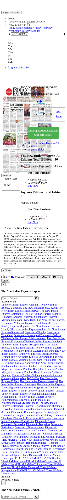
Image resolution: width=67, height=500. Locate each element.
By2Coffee (33, 378)
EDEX (5, 445)
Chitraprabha (19, 378)
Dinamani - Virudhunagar (27, 409)
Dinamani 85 (36, 455)
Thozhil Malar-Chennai (14, 461)
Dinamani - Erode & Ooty (38, 415)
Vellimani (19, 323)
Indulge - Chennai (48, 442)
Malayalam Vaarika (20, 445)
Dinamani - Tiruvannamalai (29, 427)
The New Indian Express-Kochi (40, 307)
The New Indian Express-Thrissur (45, 390)
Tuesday (26, 30)
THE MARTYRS (11, 439)
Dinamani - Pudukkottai (21, 421)
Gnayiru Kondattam (36, 323)
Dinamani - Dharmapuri (27, 335)
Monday (35, 30)
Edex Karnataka (10, 452)
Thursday (47, 27)
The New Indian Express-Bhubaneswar (32, 309)
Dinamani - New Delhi (23, 319)
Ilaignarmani (26, 387)
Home (11, 18)
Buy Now (32, 185)
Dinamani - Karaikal (41, 433)
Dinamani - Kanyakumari (15, 433)
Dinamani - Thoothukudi (48, 430)
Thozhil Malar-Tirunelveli (26, 467)
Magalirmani (40, 387)
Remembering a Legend (14, 399)
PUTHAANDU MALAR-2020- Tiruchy (37, 458)
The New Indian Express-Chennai (19, 304)
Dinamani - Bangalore (38, 424)
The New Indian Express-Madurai (42, 313)
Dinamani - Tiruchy (35, 332)
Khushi (20, 448)
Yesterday (28, 27)
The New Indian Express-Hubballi (43, 341)
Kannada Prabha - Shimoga (27, 375)
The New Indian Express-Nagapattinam (22, 393)
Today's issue (15, 27)
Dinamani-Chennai (11, 316)
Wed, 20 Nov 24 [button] (17, 24)
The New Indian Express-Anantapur (32, 383)
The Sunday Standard (25, 366)
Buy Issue (59, 114)
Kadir (62, 439)
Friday (38, 27)
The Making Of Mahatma (26, 436)
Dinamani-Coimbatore (35, 316)
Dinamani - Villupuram (43, 359)
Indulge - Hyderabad (54, 448)
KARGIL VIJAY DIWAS (31, 470)
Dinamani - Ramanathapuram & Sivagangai (35, 412)
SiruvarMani (8, 442)
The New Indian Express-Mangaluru (34, 350)
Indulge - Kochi (33, 448)
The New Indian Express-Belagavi (20, 344)
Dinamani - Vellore (50, 335)
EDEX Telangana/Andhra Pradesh (38, 452)
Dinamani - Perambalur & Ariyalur (32, 418)
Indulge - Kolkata (18, 455)
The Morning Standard (53, 436)
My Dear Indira (29, 402)
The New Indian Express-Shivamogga (31, 356)
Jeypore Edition (35, 149)
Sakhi (53, 445)
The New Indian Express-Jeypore (35, 396)
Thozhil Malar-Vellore (39, 461)
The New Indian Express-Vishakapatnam (23, 338)
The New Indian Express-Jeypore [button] (26, 21)
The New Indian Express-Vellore (28, 329)
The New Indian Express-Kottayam (31, 361)
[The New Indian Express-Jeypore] (33, 5)
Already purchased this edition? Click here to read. (43, 132)
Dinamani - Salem (45, 421)
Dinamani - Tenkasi (24, 430)
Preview (7, 175)
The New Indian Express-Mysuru (40, 439)
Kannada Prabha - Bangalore (28, 369)
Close (5, 280)
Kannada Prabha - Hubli (27, 372)
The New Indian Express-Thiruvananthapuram (29, 346)
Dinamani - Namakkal (13, 424)
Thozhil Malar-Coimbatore (32, 464)
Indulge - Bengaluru (26, 442)
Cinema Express (40, 445)
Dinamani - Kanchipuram (37, 405)
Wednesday (14, 30)
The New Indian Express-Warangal (39, 381)
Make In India (35, 399)
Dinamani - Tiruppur (12, 415)
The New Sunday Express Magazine (29, 325)
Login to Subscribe (18, 67)
